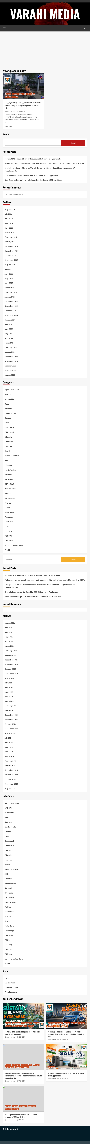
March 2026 (9, 232)
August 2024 (10, 320)
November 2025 (11, 251)
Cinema (15, 94)
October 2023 (10, 366)
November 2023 (11, 361)
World (7, 550)
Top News (8, 96)
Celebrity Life (10, 413)
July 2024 (8, 324)
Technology (31, 94)
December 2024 (11, 301)
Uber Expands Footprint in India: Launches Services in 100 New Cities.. (33, 180)
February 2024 (11, 347)
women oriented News (14, 545)
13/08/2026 (65, 1078)
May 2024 (9, 334)
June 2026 (9, 219)
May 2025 (9, 278)
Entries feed (10, 983)
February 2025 (11, 292)
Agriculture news (12, 390)
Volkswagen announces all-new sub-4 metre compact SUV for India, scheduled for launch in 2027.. (45, 163)
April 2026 (9, 228)
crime (7, 423)
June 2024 (9, 329)
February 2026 (11, 237)
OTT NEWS (9, 484)
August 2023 (10, 375)
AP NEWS (8, 394)
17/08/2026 (22, 1081)
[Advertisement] (45, 49)
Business (8, 94)
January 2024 (10, 352)
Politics (8, 493)
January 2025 (10, 297)
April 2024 (9, 338)
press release (10, 498)
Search (6, 133)
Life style (8, 465)
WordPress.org (11, 992)
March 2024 (9, 343)
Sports (7, 508)
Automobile (9, 399)
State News (9, 512)
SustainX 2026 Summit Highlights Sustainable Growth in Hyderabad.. (32, 159)
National (8, 475)
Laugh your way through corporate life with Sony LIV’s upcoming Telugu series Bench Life (23, 105)
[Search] (84, 28)
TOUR (7, 526)
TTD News (9, 541)
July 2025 (8, 269)
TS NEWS (15, 96)
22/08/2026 (22, 1037)
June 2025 (9, 274)
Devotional (9, 427)
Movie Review (10, 470)
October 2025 (10, 255)
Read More (8, 126)
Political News (10, 489)
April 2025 (9, 283)
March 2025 (9, 288)
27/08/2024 (22, 111)
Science (8, 503)
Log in (7, 978)
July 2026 (8, 214)
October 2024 (10, 311)
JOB (6, 460)
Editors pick (22, 94)
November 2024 (11, 306)
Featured (8, 446)
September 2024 (11, 315)
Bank (7, 404)
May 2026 (9, 223)
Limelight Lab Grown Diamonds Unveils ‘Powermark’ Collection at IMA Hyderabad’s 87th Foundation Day (41, 169)
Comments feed (11, 987)
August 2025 (10, 265)
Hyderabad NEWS (12, 456)
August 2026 (10, 209)
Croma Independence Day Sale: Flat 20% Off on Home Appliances (31, 175)
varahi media (45, 13)
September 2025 (11, 260)
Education (9, 437)
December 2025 (11, 246)
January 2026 (10, 242)
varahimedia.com (11, 111)
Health (7, 451)
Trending (8, 531)
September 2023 (11, 370)
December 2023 (11, 357)
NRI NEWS (9, 479)
